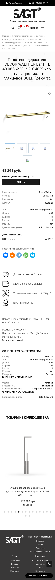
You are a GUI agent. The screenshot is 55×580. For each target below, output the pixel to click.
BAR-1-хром (8, 239)
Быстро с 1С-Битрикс (37, 575)
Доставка (40, 564)
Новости (40, 541)
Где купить (40, 571)
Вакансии (15, 567)
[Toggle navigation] (42, 28)
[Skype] (32, 255)
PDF (50, 239)
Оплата (40, 567)
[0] (19, 28)
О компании (15, 560)
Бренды (14, 564)
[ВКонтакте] (5, 255)
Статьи (40, 544)
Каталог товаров (40, 560)
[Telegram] (19, 255)
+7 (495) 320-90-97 (40, 3)
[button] (4, 511)
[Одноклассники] (12, 255)
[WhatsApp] (25, 255)
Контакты (14, 571)
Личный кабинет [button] (16, 3)
